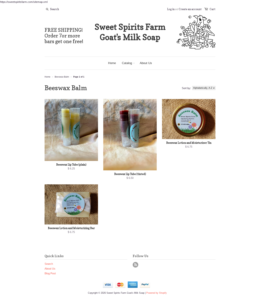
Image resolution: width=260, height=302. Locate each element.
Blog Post (50, 273)
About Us (50, 268)
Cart (212, 9)
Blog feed (135, 265)
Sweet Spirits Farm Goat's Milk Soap (130, 32)
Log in (171, 9)
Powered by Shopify (156, 293)
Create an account (190, 9)
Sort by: (186, 88)
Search (49, 263)
